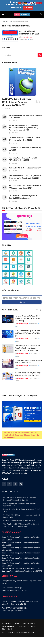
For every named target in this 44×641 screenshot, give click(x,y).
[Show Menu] (3, 14)
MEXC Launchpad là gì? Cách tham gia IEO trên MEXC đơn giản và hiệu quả (27, 333)
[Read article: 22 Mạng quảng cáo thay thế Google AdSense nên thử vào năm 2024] (7, 376)
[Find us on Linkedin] (21, 484)
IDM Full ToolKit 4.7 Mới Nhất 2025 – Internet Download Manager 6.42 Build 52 (16, 102)
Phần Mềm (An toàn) (9, 33)
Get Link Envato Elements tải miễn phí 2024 (19, 521)
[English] (22, 3)
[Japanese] (31, 3)
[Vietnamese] (40, 3)
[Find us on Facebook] (4, 484)
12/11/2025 (33, 338)
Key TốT (33, 626)
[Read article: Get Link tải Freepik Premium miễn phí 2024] (10, 36)
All (36, 310)
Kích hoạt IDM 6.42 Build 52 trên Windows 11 (25, 168)
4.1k (17, 368)
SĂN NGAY (28, 8)
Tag (11, 22)
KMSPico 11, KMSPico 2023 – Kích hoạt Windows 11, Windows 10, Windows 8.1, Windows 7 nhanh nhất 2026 (23, 127)
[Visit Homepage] (22, 14)
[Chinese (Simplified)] (19, 3)
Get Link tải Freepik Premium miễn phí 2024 (24, 568)
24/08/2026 (33, 324)
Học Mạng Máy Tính (8, 626)
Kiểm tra (22, 302)
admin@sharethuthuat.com (17, 590)
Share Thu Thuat (28, 632)
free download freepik (21, 22)
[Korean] (34, 3)
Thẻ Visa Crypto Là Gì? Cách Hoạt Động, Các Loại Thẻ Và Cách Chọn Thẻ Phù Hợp (27, 318)
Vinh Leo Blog (28, 623)
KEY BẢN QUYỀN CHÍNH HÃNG (16, 608)
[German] (25, 3)
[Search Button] (41, 14)
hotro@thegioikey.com (15, 611)
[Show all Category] (40, 310)
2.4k (17, 381)
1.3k (17, 326)
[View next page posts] (24, 386)
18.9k (31, 39)
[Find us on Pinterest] (15, 484)
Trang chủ (5, 22)
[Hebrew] (28, 3)
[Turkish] (37, 3)
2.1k (17, 356)
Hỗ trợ (17, 623)
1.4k (17, 341)
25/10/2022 (33, 353)
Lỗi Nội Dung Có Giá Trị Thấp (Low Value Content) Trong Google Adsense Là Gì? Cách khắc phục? (27, 347)
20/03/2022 (33, 366)
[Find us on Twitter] (9, 484)
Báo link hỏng (6, 623)
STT (12, 632)
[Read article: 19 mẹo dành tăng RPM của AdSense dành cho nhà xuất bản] (7, 363)
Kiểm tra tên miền (7, 629)
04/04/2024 (23, 39)
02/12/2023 (33, 378)
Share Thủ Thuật (26, 37)
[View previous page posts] (20, 386)
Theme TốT (23, 626)
